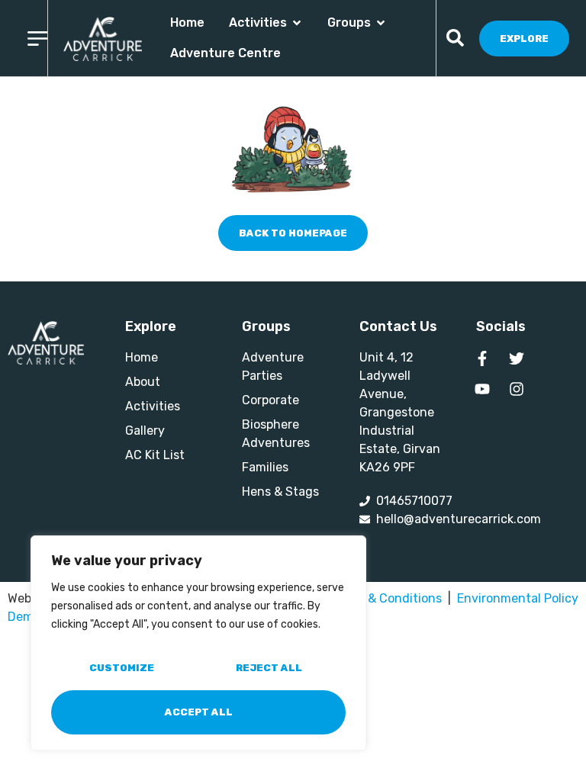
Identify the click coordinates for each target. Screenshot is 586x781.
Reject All (269, 667)
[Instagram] (516, 389)
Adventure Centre (225, 53)
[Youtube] (482, 389)
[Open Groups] (381, 23)
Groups (349, 22)
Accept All (199, 712)
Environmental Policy (517, 598)
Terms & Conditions (386, 598)
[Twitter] (516, 358)
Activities (258, 22)
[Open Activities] (297, 23)
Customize (121, 667)
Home (187, 22)
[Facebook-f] (482, 358)
